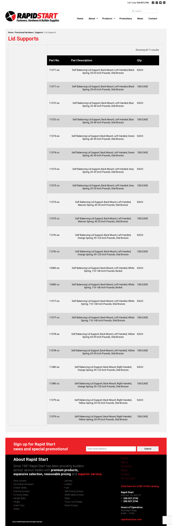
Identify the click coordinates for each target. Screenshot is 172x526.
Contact (152, 18)
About (92, 18)
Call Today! (138, 3)
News (140, 18)
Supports (39, 32)
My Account (128, 478)
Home (80, 18)
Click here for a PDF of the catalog (140, 486)
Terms (14, 522)
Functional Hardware (24, 32)
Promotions (125, 18)
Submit (147, 449)
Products (107, 18)
